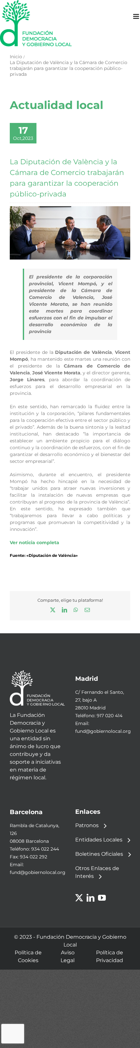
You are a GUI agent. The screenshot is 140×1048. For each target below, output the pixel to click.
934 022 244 (45, 849)
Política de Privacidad (109, 956)
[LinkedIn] (90, 898)
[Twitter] (79, 898)
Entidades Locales (98, 840)
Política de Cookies (28, 956)
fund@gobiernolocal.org (103, 731)
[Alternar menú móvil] (136, 16)
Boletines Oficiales (99, 854)
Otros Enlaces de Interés (97, 872)
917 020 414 (109, 716)
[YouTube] (102, 898)
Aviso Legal (68, 956)
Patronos (87, 825)
